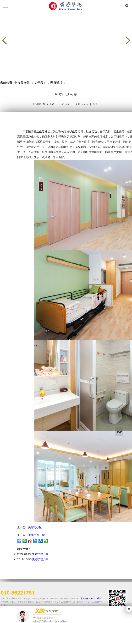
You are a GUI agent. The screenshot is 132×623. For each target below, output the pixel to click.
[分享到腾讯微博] (35, 541)
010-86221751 (18, 592)
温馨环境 (56, 82)
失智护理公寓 (40, 554)
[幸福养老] (66, 36)
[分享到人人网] (40, 541)
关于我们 (40, 82)
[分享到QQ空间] (25, 541)
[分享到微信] (46, 541)
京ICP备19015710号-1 (91, 598)
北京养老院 (22, 82)
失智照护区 (35, 527)
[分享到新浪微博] (30, 541)
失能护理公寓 (36, 535)
